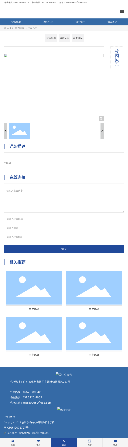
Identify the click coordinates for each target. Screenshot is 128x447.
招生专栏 (80, 21)
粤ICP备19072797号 (16, 427)
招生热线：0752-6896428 (17, 2)
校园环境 (19, 28)
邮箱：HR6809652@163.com (73, 2)
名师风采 (64, 38)
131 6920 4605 (32, 397)
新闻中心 (48, 21)
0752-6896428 (32, 392)
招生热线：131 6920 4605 (45, 2)
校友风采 (77, 38)
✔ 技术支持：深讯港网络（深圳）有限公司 (26, 432)
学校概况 (16, 21)
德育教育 (112, 21)
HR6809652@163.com (37, 402)
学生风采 (34, 309)
